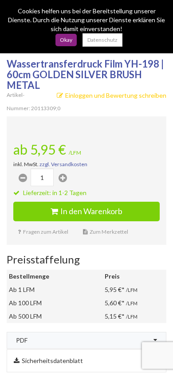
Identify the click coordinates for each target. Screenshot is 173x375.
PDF (22, 340)
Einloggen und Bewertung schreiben (115, 95)
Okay (66, 39)
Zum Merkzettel (109, 231)
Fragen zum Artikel (45, 231)
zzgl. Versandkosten (63, 164)
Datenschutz (102, 39)
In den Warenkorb (91, 211)
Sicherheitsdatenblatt (52, 360)
